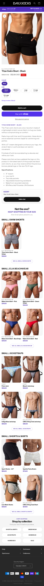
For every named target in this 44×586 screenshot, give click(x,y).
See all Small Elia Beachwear (22, 345)
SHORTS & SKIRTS (11, 529)
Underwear (32, 529)
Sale (32, 540)
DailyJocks (9, 581)
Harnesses (12, 540)
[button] (4, 3)
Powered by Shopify (18, 581)
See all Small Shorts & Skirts (22, 511)
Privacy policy (38, 581)
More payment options (22, 119)
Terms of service (18, 583)
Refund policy (29, 581)
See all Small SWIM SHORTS (22, 261)
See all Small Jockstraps (22, 428)
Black (4, 83)
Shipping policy (28, 583)
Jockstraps (11, 535)
